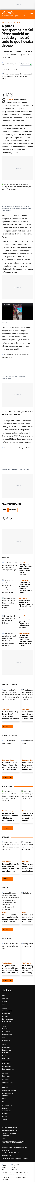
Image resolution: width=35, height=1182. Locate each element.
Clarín (5, 1172)
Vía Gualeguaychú (8, 1069)
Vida (3, 1101)
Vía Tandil (5, 1016)
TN (10, 1172)
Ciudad (11, 1175)
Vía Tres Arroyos (8, 1019)
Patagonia (5, 1073)
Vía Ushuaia (6, 1076)
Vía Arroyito (6, 1013)
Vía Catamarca (7, 1034)
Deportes (5, 1096)
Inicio (3, 996)
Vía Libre (5, 23)
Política (4, 1085)
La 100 (5, 1175)
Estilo (4, 1098)
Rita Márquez (11, 64)
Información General (9, 1090)
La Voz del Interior (19, 1177)
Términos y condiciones (10, 1127)
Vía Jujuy (5, 1029)
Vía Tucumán (6, 1031)
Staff (3, 1138)
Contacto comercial (9, 1133)
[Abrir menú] (32, 12)
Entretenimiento (7, 1093)
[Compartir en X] (11, 94)
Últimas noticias (7, 1082)
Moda (5, 510)
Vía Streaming (6, 1111)
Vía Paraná (5, 1063)
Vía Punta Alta (6, 1022)
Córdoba (5, 998)
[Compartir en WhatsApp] (7, 94)
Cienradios (20, 1175)
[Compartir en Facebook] (3, 94)
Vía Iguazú (5, 1053)
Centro (4, 1008)
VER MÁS (6, 726)
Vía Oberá (5, 1055)
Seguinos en (25, 64)
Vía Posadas (6, 1047)
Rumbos (4, 1119)
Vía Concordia (6, 1066)
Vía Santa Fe (6, 1058)
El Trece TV (18, 1172)
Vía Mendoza (6, 1040)
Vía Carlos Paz (7, 1011)
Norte (4, 1026)
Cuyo (3, 1037)
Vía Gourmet (6, 1113)
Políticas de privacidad (10, 1130)
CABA (3, 1004)
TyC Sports (6, 1177)
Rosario (4, 1001)
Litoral (4, 1044)
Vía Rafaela (6, 1061)
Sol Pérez (15, 23)
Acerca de (5, 1136)
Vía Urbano (5, 1108)
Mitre (26, 1172)
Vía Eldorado (6, 1050)
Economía (5, 1087)
